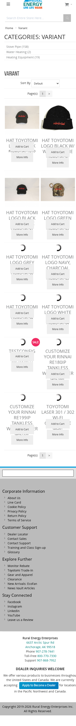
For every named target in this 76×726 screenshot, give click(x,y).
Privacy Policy (17, 511)
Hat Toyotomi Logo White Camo (58, 312)
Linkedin (14, 611)
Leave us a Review (20, 620)
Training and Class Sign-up (27, 548)
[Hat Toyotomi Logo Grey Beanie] (22, 247)
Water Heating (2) (18, 52)
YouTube (14, 615)
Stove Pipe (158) (17, 47)
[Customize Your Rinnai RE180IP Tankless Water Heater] (58, 342)
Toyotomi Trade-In (20, 570)
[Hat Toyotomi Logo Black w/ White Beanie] (58, 117)
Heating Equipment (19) (23, 57)
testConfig (22, 351)
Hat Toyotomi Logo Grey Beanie (22, 262)
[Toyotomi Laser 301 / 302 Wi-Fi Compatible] (58, 397)
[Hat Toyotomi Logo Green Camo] (58, 189)
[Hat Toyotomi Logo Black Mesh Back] (22, 189)
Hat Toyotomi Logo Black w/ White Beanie (58, 145)
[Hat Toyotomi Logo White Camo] (58, 297)
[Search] (67, 18)
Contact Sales (17, 539)
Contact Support (19, 543)
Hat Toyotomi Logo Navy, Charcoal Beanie (58, 265)
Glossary (14, 552)
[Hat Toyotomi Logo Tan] (22, 297)
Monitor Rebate (19, 566)
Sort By (25, 83)
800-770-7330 (46, 656)
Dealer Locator (18, 534)
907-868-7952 (46, 660)
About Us (14, 498)
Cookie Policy (17, 507)
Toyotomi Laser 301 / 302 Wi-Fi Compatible (57, 415)
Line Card (14, 502)
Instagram (15, 606)
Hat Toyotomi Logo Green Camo (58, 218)
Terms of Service (19, 520)
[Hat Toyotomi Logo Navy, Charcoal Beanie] (58, 247)
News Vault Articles (21, 588)
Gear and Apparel (20, 575)
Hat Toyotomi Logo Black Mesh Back (22, 218)
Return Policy (17, 516)
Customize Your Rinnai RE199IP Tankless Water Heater (22, 417)
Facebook (14, 602)
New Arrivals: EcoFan (22, 584)
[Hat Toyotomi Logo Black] (22, 117)
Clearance (15, 579)
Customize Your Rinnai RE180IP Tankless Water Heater (57, 362)
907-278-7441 (45, 651)
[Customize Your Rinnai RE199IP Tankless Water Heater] (22, 397)
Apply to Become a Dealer (39, 685)
